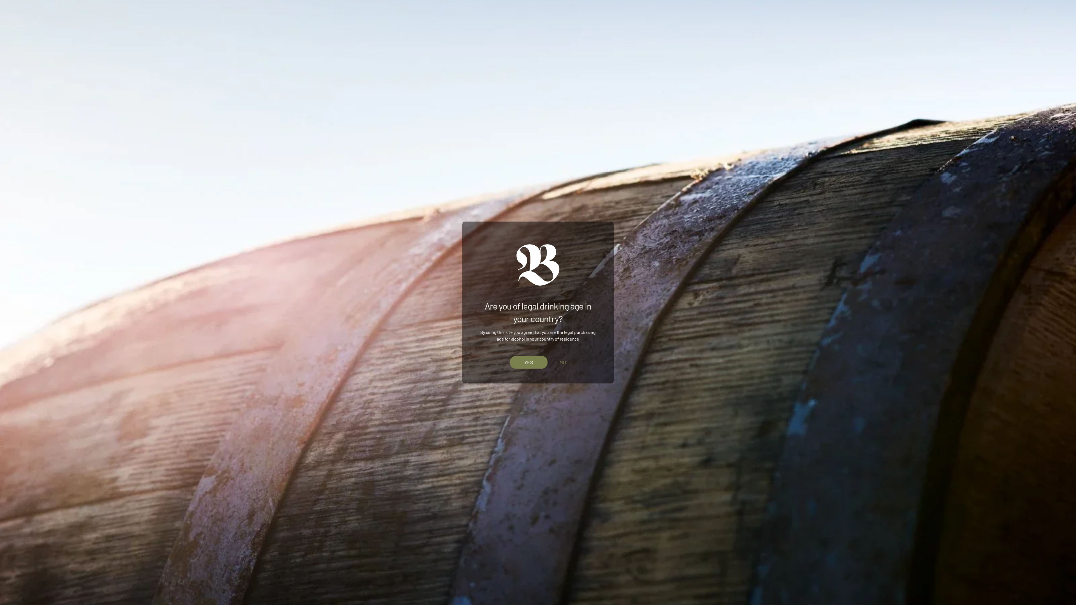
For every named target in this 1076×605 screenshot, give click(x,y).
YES (528, 362)
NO (563, 362)
